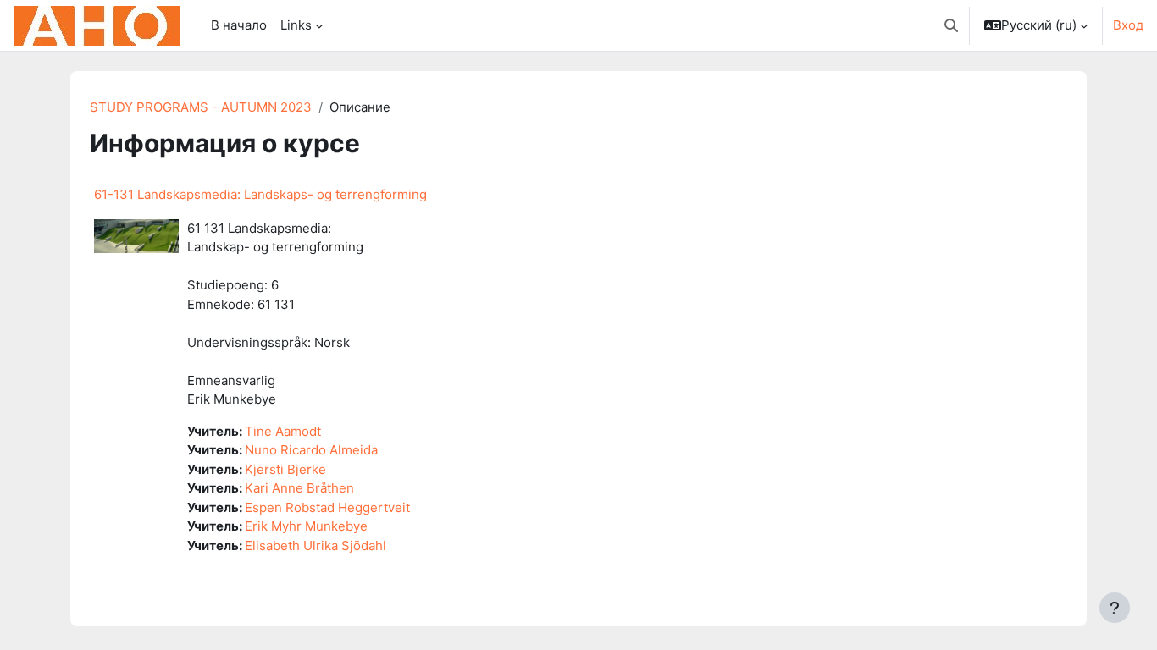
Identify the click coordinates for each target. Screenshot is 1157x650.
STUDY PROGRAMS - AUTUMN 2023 (201, 107)
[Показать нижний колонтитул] (1114, 607)
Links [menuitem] (296, 25)
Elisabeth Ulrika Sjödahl (315, 545)
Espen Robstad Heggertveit (327, 507)
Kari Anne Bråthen (299, 488)
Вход (1128, 25)
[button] (951, 25)
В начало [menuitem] (239, 25)
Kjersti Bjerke (285, 469)
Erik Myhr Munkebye (306, 526)
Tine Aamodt (283, 431)
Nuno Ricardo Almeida (311, 450)
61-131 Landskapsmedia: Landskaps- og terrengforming (260, 194)
